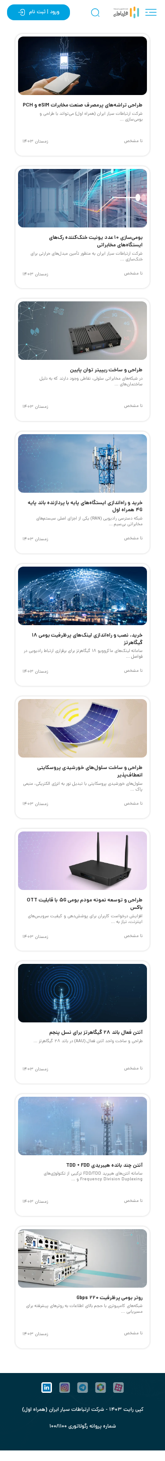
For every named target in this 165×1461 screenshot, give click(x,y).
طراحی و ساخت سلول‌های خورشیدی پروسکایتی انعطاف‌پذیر (90, 772)
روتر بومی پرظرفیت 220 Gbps (110, 1298)
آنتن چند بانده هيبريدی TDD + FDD (104, 1165)
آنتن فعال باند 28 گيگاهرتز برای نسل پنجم (96, 1033)
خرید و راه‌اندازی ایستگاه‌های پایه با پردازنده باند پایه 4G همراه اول (85, 507)
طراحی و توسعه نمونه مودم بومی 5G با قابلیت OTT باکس (85, 904)
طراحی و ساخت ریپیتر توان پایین (106, 370)
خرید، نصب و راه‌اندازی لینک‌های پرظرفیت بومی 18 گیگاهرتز (87, 639)
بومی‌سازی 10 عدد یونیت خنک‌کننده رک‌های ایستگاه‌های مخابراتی (96, 241)
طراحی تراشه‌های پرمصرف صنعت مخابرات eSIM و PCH (83, 105)
